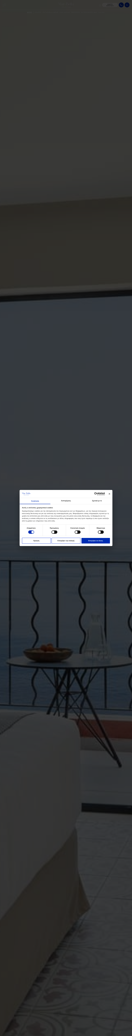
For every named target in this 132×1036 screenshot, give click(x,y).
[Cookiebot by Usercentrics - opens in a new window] (96, 493)
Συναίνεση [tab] (35, 501)
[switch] (54, 532)
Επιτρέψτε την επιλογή (66, 541)
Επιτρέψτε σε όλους (95, 541)
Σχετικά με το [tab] (97, 501)
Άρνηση (36, 541)
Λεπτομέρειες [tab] (66, 501)
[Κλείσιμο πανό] (109, 494)
